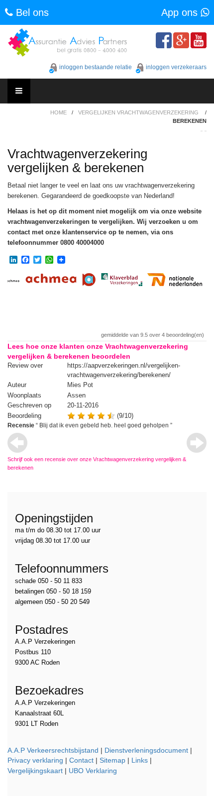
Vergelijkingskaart (35, 771)
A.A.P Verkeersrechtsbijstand (53, 750)
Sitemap (112, 760)
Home (58, 112)
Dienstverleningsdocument (146, 750)
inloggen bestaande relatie (95, 67)
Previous (17, 443)
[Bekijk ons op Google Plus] (181, 40)
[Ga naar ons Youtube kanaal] (199, 40)
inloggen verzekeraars (176, 67)
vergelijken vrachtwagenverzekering (138, 112)
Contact (81, 760)
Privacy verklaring (35, 760)
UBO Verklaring (93, 771)
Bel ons (31, 12)
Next (197, 443)
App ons (181, 12)
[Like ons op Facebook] (164, 40)
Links (139, 760)
